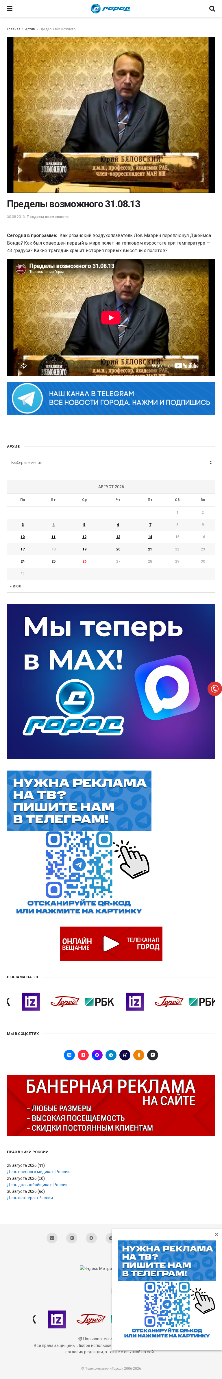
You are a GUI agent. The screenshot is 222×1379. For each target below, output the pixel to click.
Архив (30, 29)
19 (84, 549)
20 (118, 549)
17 (23, 549)
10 (23, 537)
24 (23, 561)
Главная (14, 29)
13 (118, 537)
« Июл (15, 586)
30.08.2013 (16, 217)
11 (53, 537)
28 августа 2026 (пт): (26, 1165)
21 (150, 549)
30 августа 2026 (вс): (26, 1191)
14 (150, 537)
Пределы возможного (57, 29)
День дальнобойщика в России (37, 1184)
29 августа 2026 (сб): (26, 1178)
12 (84, 537)
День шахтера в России (30, 1197)
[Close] (216, 1234)
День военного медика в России (38, 1171)
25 (53, 561)
